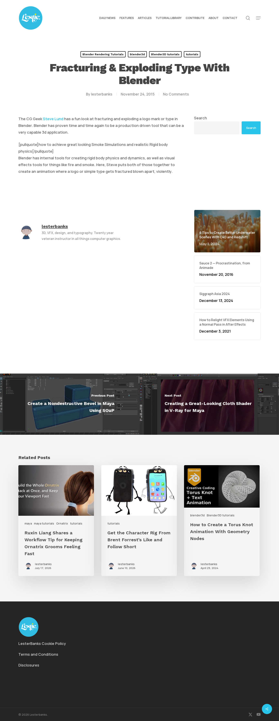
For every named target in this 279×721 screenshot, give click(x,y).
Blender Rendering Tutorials (103, 54)
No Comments (176, 94)
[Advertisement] (227, 171)
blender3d (137, 54)
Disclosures (28, 665)
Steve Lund (53, 118)
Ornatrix (62, 523)
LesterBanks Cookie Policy (42, 643)
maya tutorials (44, 523)
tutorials (192, 54)
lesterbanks (101, 94)
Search (200, 117)
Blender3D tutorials (165, 54)
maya (28, 523)
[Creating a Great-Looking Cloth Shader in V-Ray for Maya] (209, 404)
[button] (258, 18)
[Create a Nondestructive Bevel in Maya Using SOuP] (70, 404)
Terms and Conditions (38, 654)
